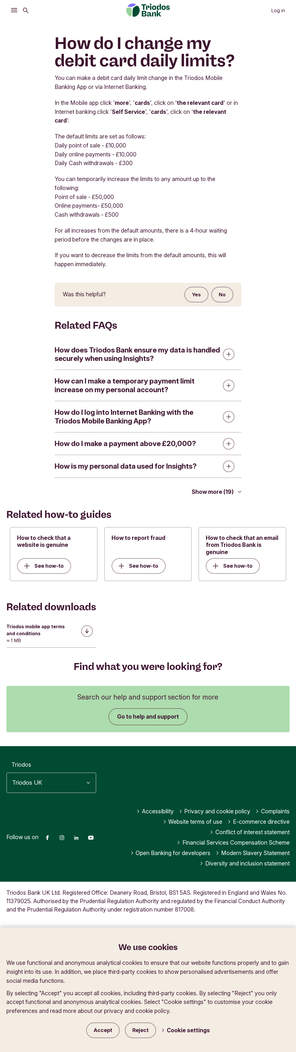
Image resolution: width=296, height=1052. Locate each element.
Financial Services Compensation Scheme (236, 842)
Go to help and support (148, 716)
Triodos (21, 764)
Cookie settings (188, 1030)
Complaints (275, 811)
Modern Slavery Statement (255, 853)
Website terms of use (195, 821)
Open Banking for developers (173, 853)
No (222, 294)
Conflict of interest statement (252, 832)
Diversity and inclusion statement (247, 863)
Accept (103, 1030)
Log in (278, 10)
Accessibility (158, 811)
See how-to (49, 566)
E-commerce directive (261, 821)
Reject (140, 1030)
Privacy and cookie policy (217, 811)
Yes (196, 294)
